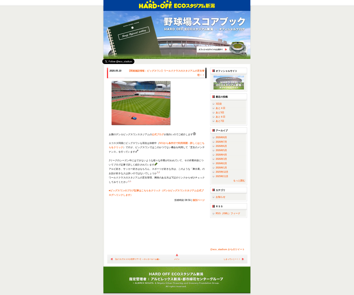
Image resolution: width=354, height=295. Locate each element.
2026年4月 (221, 154)
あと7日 (220, 121)
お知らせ (220, 197)
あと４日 (220, 108)
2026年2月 (221, 163)
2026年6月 (221, 146)
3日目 (219, 103)
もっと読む (239, 180)
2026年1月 (221, 167)
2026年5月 (221, 150)
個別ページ (199, 200)
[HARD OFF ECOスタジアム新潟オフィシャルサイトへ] (228, 88)
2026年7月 (221, 141)
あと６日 (220, 116)
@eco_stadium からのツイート (227, 249)
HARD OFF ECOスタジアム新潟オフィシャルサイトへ (222, 47)
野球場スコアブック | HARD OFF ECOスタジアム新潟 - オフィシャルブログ (204, 24)
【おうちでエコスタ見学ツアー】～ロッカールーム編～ (137, 259)
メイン (177, 259)
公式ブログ (158, 134)
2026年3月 (221, 159)
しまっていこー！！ (232, 259)
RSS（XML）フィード (228, 213)
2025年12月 (222, 171)
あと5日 (220, 112)
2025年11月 (222, 176)
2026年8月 (221, 137)
